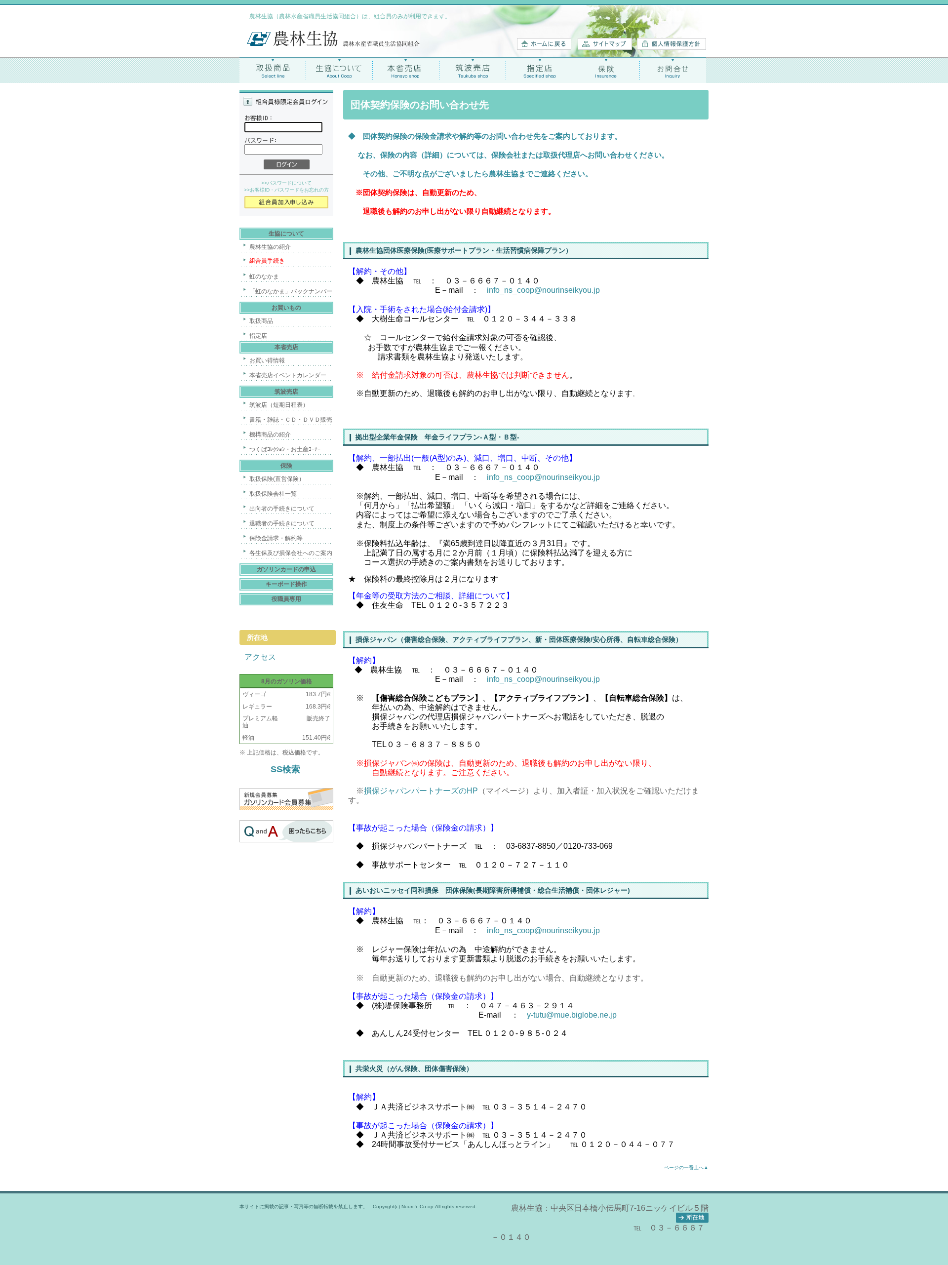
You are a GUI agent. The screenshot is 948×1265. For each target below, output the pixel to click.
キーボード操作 (286, 584)
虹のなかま (264, 276)
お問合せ (672, 70)
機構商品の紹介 (270, 434)
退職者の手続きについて (282, 523)
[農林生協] (333, 44)
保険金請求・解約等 (276, 538)
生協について (339, 70)
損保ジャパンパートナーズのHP (421, 791)
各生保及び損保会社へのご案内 (290, 553)
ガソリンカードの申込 (286, 569)
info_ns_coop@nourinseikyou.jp (543, 477)
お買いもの (286, 307)
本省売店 (406, 70)
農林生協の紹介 (270, 246)
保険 (606, 70)
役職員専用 (286, 598)
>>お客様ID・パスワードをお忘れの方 (286, 190)
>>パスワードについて (286, 183)
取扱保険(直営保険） (277, 478)
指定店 (539, 70)
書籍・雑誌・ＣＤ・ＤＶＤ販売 (290, 419)
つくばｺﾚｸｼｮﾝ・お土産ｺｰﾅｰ (284, 449)
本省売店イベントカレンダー (287, 375)
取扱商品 (272, 70)
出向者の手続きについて (282, 508)
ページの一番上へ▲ (686, 1167)
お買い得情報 (267, 360)
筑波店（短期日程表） (279, 404)
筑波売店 (472, 70)
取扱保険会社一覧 (273, 493)
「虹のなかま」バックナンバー (290, 291)
